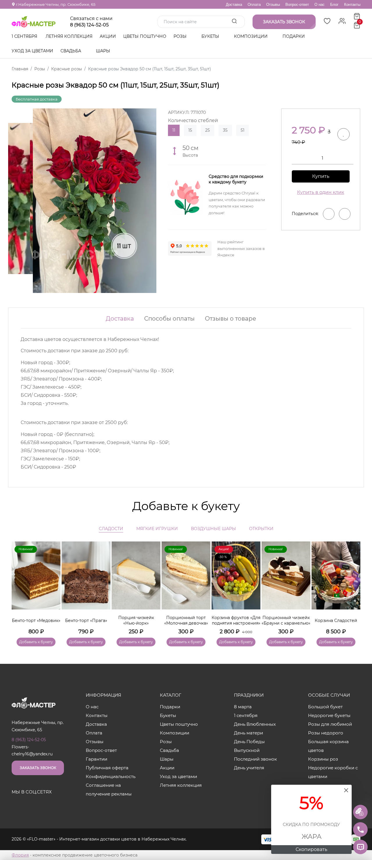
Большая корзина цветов (328, 746)
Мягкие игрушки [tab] (157, 528)
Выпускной (247, 750)
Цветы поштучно (144, 36)
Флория (20, 855)
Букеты (210, 36)
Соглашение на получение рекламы (109, 789)
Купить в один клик (320, 192)
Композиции (251, 36)
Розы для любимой (330, 724)
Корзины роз (323, 759)
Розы (181, 36)
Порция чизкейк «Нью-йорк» (136, 620)
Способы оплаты (169, 318)
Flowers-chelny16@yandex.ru (32, 750)
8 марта (243, 706)
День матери (248, 733)
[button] (353, 585)
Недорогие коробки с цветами (333, 772)
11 (173, 130)
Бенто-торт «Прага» (86, 620)
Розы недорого (325, 733)
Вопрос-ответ (297, 4)
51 (242, 130)
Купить (320, 176)
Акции (108, 36)
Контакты (352, 4)
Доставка (234, 4)
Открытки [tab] (261, 528)
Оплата (254, 4)
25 (207, 130)
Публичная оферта (107, 767)
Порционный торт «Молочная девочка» (186, 620)
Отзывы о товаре (230, 318)
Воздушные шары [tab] (213, 528)
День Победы (249, 741)
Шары (103, 50)
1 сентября (24, 36)
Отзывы (273, 4)
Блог (334, 4)
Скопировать (311, 849)
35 (225, 130)
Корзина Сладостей (336, 620)
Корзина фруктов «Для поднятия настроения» (236, 620)
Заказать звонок (38, 768)
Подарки (294, 36)
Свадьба (71, 50)
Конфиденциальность (110, 776)
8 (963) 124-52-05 (89, 25)
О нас (319, 4)
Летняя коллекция (69, 36)
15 (190, 130)
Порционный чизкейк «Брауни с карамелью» (286, 620)
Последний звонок (255, 759)
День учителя (249, 767)
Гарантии (96, 759)
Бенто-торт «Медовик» (36, 620)
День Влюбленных (255, 724)
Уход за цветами (32, 50)
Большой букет (325, 706)
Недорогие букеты (329, 715)
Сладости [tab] (111, 528)
